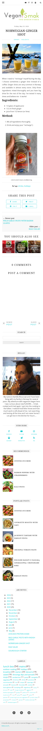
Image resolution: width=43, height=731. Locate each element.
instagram (34, 434)
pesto (30, 695)
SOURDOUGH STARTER (17, 651)
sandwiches (16, 677)
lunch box (8, 666)
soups (5, 677)
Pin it (15, 206)
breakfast (7, 672)
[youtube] (24, 2)
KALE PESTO (19, 487)
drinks (17, 40)
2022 (9, 601)
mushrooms (6, 695)
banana (13, 685)
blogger (9, 440)
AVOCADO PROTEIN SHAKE (18, 634)
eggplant (29, 690)
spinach (21, 700)
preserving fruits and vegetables (19, 697)
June (11, 628)
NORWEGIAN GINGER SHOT (19, 643)
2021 (9, 604)
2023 (9, 598)
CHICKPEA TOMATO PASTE (25, 550)
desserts (29, 672)
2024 (9, 595)
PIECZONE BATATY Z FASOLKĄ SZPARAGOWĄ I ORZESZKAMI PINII (27, 563)
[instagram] (31, 2)
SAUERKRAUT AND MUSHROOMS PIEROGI (21, 247)
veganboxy (27, 687)
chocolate (22, 685)
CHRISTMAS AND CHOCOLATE (34, 248)
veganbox (6, 680)
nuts (13, 695)
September (13, 619)
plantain (5, 697)
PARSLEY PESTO (20, 576)
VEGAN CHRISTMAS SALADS (8, 248)
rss (34, 440)
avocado (5, 685)
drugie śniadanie (19, 690)
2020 (9, 607)
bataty (35, 687)
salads (5, 674)
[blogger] (34, 2)
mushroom (32, 692)
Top (38, 729)
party (18, 695)
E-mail (31, 206)
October (12, 616)
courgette (34, 677)
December (13, 610)
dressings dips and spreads (23, 674)
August (12, 622)
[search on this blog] (40, 2)
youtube (21, 434)
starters (18, 672)
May (10, 631)
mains (22, 666)
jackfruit (24, 692)
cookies (30, 685)
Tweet (31, 202)
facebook (9, 434)
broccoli (5, 690)
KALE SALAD (13, 647)
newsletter (21, 440)
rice (16, 682)
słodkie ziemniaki (30, 700)
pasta (26, 677)
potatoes (31, 680)
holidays (25, 40)
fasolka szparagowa (8, 692)
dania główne (7, 687)
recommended (7, 682)
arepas (22, 682)
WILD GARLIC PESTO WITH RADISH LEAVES (21, 638)
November (13, 613)
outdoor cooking (9, 669)
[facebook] (28, 2)
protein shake (34, 697)
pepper (25, 695)
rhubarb (13, 700)
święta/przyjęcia (12, 702)
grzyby (18, 692)
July (10, 625)
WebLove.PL (5, 726)
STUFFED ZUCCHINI (22, 461)
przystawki (6, 700)
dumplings (17, 687)
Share (14, 202)
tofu (4, 702)
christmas (16, 680)
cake (11, 690)
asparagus (30, 682)
